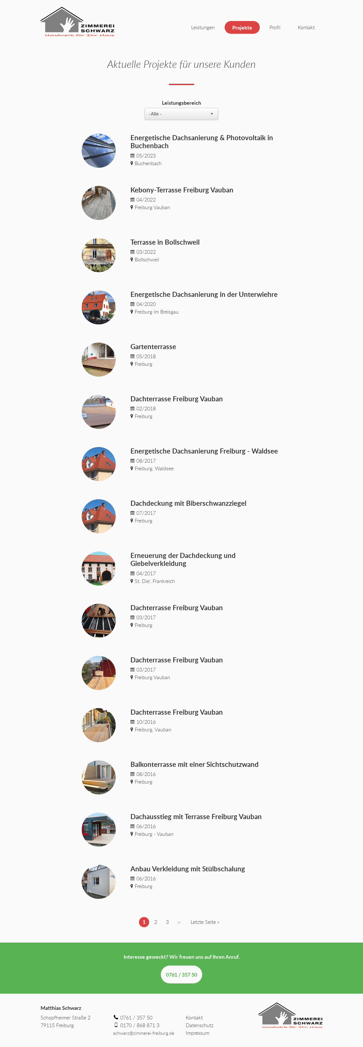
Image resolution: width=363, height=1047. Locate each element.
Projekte (242, 27)
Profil (274, 27)
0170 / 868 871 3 (139, 1025)
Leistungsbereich (181, 102)
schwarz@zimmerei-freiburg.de (143, 1033)
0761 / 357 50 (181, 974)
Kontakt (306, 27)
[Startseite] (77, 21)
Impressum (197, 1032)
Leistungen (203, 27)
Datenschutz (200, 1025)
